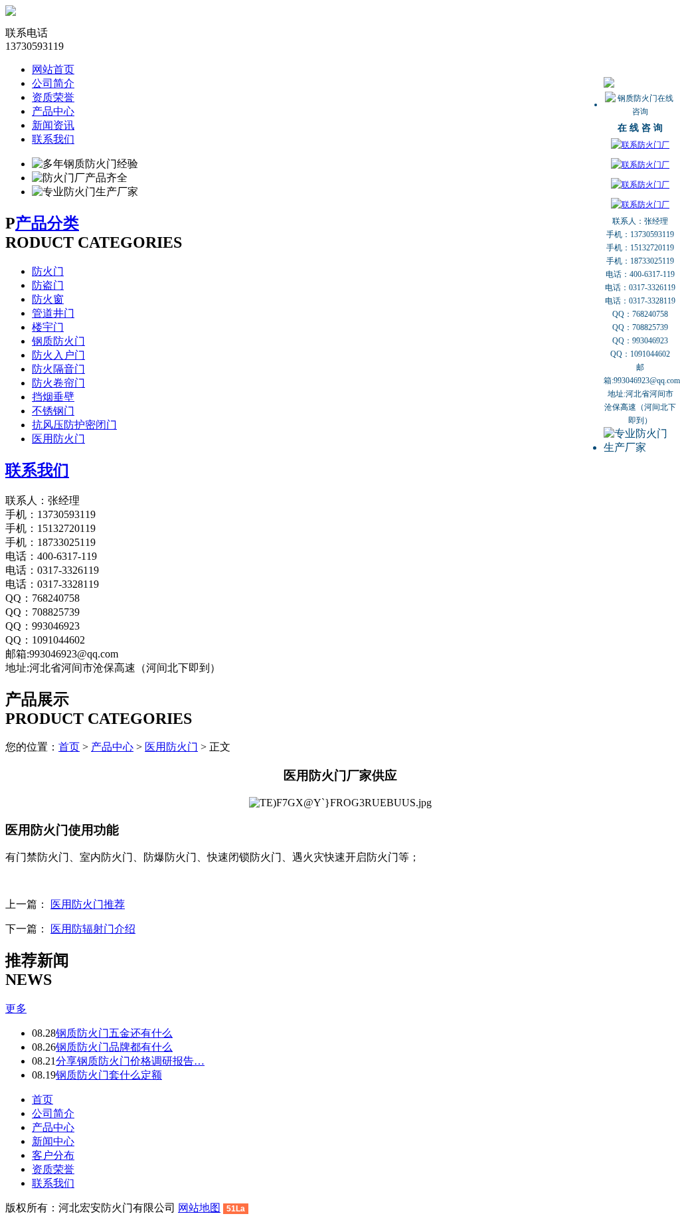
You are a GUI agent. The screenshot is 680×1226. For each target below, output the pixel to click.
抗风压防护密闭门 (74, 424)
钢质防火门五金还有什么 (114, 1033)
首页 (69, 746)
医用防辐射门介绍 (92, 928)
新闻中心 (53, 1141)
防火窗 (48, 299)
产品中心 (53, 111)
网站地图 (199, 1207)
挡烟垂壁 (53, 396)
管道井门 (53, 313)
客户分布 (53, 1155)
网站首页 (53, 69)
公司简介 (53, 83)
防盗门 (48, 285)
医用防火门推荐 (87, 904)
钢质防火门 (58, 341)
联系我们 (53, 139)
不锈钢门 (53, 410)
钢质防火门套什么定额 (109, 1075)
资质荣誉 (53, 97)
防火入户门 (58, 355)
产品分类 (47, 223)
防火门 (48, 271)
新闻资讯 (53, 125)
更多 (16, 1008)
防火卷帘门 (58, 383)
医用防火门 (58, 438)
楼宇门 (48, 327)
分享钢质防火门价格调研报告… (130, 1061)
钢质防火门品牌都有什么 (114, 1047)
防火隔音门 (58, 369)
